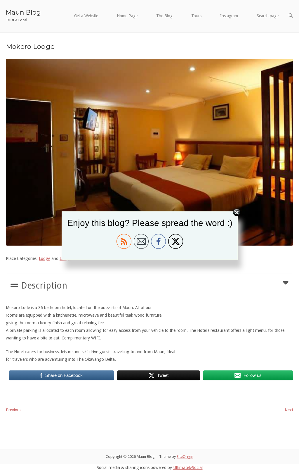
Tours (196, 15)
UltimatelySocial (188, 467)
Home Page (127, 15)
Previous (13, 410)
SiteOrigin (185, 456)
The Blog (164, 15)
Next (289, 410)
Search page (268, 15)
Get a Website (86, 15)
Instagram (229, 15)
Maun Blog (23, 12)
